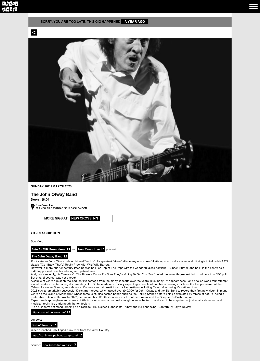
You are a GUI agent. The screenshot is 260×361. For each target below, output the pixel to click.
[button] (130, 233)
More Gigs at (71, 218)
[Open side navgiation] (253, 6)
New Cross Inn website (57, 345)
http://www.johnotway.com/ (49, 312)
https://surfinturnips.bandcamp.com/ (55, 335)
